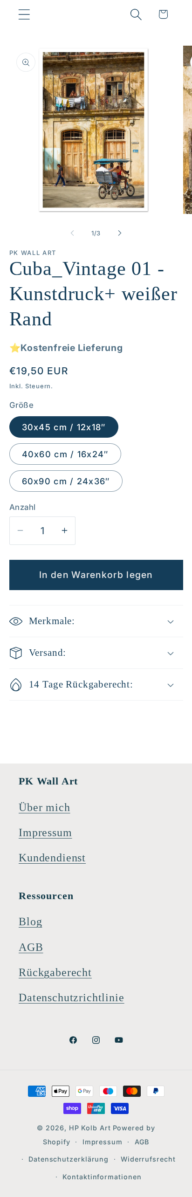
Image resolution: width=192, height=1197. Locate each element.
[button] (24, 14)
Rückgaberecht (55, 972)
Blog (30, 921)
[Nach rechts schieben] (120, 233)
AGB (31, 947)
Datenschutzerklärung (68, 1159)
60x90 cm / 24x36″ (66, 481)
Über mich (44, 807)
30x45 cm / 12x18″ (64, 427)
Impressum (45, 832)
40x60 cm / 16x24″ (65, 454)
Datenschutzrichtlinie (71, 997)
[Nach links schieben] (72, 233)
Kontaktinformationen (101, 1177)
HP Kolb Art (90, 1128)
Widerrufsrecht (148, 1159)
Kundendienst (52, 858)
